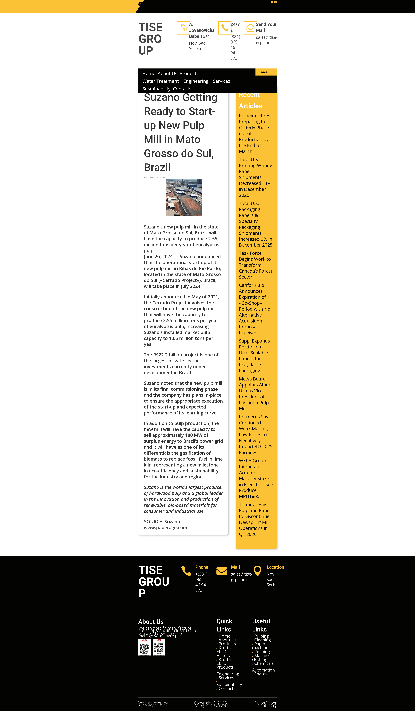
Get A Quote (266, 72)
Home (148, 73)
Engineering (195, 81)
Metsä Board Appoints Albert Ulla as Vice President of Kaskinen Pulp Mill (255, 394)
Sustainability (156, 89)
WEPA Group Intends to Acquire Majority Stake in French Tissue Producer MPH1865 (256, 478)
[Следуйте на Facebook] (272, 2)
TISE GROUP (150, 177)
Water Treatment (160, 81)
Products (189, 73)
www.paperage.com (165, 527)
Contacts (182, 89)
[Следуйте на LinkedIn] (275, 2)
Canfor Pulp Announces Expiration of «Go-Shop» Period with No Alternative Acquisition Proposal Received (254, 309)
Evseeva (145, 705)
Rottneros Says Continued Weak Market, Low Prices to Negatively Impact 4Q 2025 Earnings (256, 434)
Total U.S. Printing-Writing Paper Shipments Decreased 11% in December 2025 (255, 177)
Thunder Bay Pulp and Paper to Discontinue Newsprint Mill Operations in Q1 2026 (255, 519)
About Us (167, 73)
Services (221, 81)
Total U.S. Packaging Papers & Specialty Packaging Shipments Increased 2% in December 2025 (256, 224)
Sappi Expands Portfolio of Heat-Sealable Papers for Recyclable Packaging (254, 356)
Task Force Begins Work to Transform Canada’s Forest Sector (255, 265)
